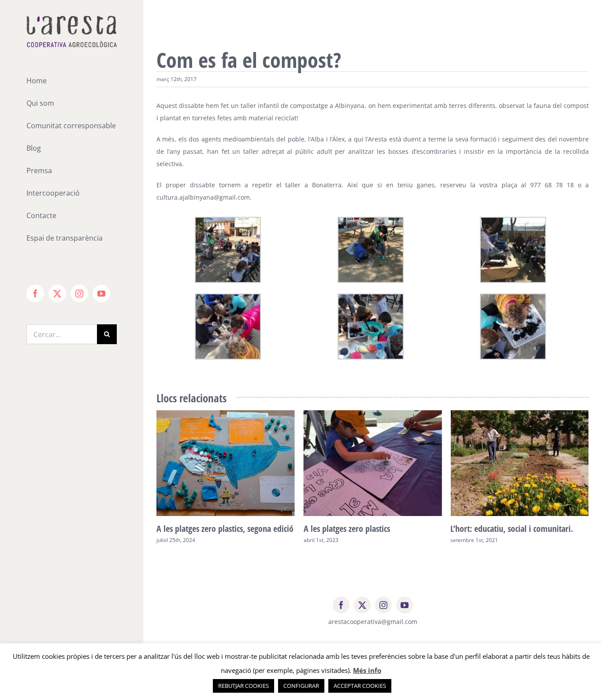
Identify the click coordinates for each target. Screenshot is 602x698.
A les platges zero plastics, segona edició (225, 529)
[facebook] (341, 605)
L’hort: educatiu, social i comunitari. (511, 529)
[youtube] (404, 605)
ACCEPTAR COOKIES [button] (360, 686)
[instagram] (383, 605)
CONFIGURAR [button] (301, 686)
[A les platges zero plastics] (373, 414)
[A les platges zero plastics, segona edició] (225, 414)
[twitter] (362, 605)
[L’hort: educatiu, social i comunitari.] (519, 414)
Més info (367, 670)
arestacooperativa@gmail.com (372, 621)
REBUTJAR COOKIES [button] (243, 686)
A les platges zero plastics (347, 529)
